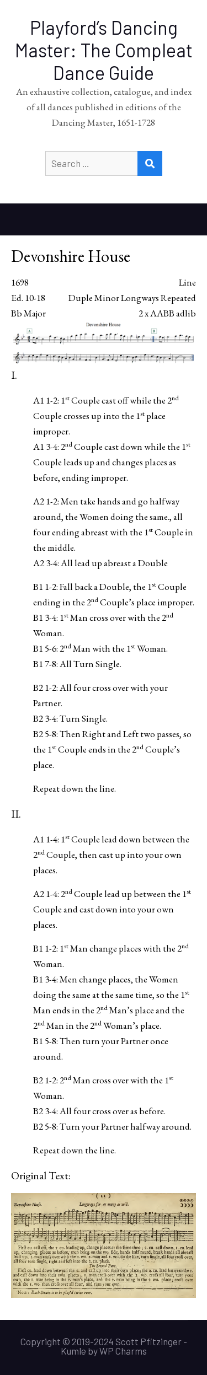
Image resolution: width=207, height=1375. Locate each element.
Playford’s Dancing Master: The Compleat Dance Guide (104, 50)
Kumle (73, 1350)
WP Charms (123, 1350)
